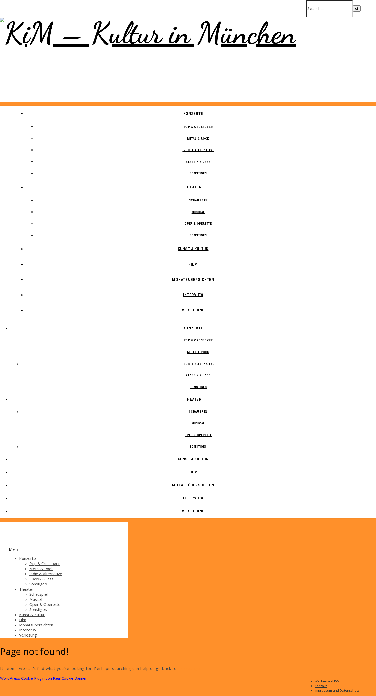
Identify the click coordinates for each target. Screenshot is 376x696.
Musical (198, 212)
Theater (193, 187)
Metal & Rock (198, 138)
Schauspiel (198, 200)
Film (193, 264)
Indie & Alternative (198, 150)
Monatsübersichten (193, 279)
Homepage (189, 668)
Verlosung (193, 310)
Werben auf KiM (327, 681)
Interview (193, 295)
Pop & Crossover (198, 127)
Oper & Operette (198, 223)
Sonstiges (198, 173)
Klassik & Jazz (198, 162)
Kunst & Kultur (193, 249)
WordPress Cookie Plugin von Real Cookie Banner (43, 678)
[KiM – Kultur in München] (148, 33)
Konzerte (193, 113)
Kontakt (321, 685)
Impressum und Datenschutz (337, 690)
